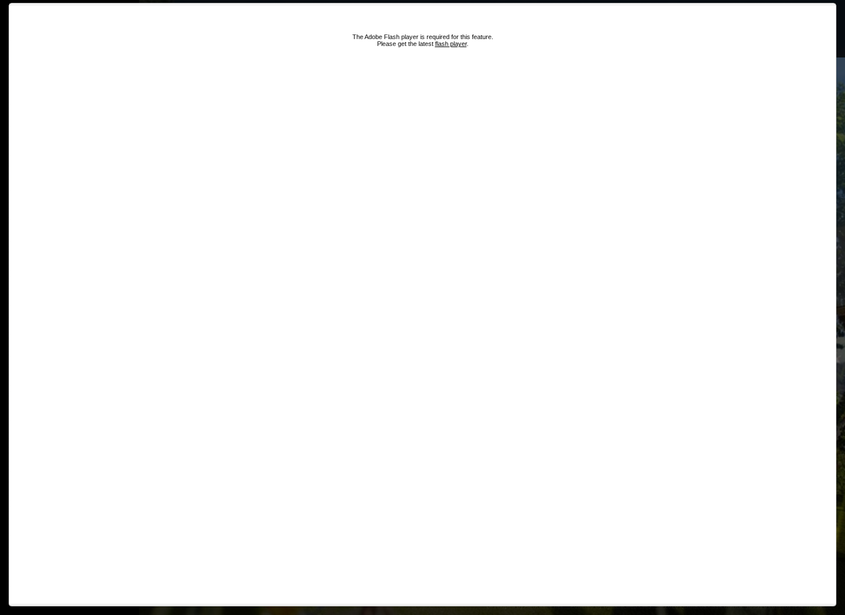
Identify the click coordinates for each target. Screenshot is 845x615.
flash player (451, 43)
